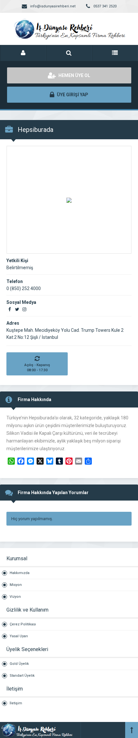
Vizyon (15, 597)
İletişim (16, 703)
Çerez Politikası (23, 624)
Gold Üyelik (19, 664)
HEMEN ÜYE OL (73, 75)
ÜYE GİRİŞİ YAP (72, 94)
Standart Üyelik (22, 676)
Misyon (16, 585)
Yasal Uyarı (19, 636)
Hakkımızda (20, 573)
